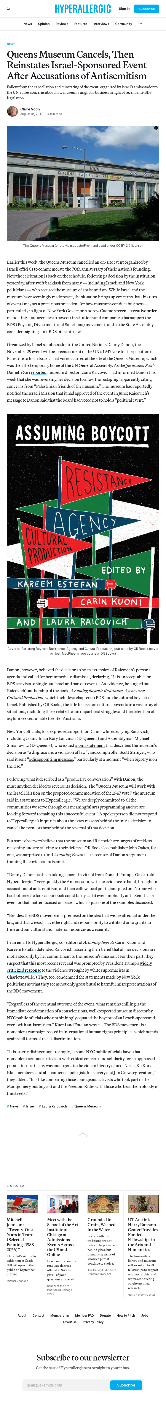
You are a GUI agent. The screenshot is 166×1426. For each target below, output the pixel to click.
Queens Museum (87, 1106)
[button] (59, 1315)
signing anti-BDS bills (45, 331)
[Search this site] (8, 8)
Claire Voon (30, 109)
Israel (30, 1106)
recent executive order (136, 310)
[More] (140, 23)
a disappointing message (51, 759)
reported (38, 372)
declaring (100, 676)
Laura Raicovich (54, 1106)
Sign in (124, 9)
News (11, 44)
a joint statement (90, 745)
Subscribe (147, 9)
